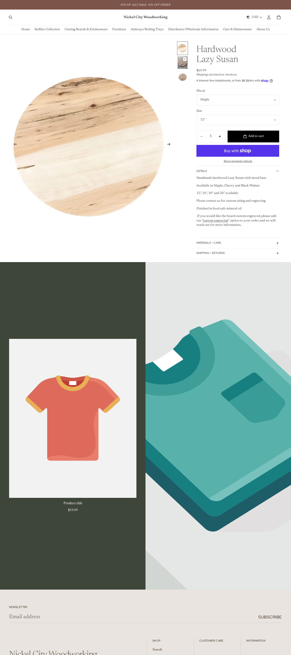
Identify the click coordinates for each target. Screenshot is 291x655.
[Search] (10, 17)
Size (199, 111)
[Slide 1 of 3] (183, 48)
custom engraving (215, 220)
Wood (200, 91)
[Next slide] (170, 145)
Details (201, 171)
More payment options (238, 161)
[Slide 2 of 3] (183, 62)
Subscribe (270, 617)
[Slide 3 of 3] (183, 77)
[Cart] (279, 17)
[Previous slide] (14, 145)
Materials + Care (208, 243)
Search (157, 649)
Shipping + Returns (210, 253)
